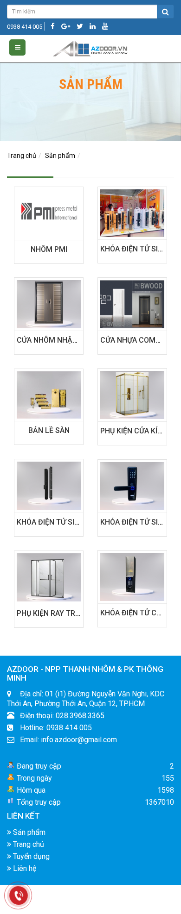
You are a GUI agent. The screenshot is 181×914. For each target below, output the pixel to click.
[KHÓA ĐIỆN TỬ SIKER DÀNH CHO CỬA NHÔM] (49, 485)
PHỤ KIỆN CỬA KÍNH (134, 430)
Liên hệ (23, 868)
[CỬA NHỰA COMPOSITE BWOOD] (132, 303)
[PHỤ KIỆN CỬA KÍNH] (132, 394)
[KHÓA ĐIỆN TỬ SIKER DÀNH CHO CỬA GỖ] (132, 485)
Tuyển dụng (30, 856)
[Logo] (90, 46)
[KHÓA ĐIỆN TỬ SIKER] (132, 212)
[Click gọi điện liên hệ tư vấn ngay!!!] (18, 895)
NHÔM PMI (49, 249)
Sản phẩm (60, 155)
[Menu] (17, 47)
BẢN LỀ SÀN (49, 430)
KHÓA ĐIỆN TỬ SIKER (135, 248)
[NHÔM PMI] (49, 212)
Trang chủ (21, 155)
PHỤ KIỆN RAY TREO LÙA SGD (67, 613)
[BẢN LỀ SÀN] (49, 394)
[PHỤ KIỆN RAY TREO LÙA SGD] (49, 576)
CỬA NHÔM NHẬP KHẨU (58, 340)
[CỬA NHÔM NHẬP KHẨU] (49, 303)
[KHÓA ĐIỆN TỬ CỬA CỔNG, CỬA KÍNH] (132, 576)
